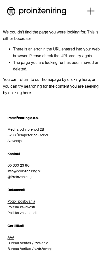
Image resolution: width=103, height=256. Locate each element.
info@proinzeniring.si (24, 171)
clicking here (78, 79)
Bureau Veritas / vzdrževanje (31, 249)
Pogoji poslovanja (21, 201)
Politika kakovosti (21, 207)
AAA (11, 237)
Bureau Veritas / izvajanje (28, 243)
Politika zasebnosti (22, 213)
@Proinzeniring (20, 177)
